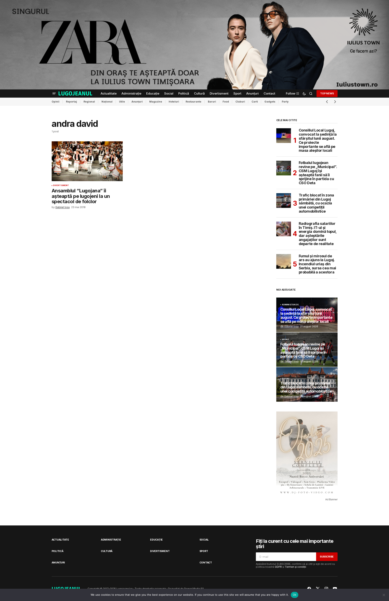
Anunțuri (137, 101)
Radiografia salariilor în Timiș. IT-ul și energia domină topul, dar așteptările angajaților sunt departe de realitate (318, 234)
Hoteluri (174, 101)
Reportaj (71, 101)
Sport (285, 340)
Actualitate (60, 539)
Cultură (107, 551)
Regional (89, 101)
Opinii (55, 101)
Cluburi (240, 101)
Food (226, 101)
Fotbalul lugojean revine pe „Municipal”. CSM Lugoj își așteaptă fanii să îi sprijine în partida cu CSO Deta (318, 173)
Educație (156, 539)
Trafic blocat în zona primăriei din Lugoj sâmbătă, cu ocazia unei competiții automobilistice (316, 203)
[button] (54, 93)
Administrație (290, 305)
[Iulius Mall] (194, 44)
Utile (122, 101)
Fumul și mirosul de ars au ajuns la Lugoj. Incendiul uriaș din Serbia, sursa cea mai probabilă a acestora (317, 264)
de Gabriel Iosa (289, 326)
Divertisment (61, 185)
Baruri (212, 101)
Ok (294, 594)
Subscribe (327, 556)
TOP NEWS (327, 93)
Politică (58, 551)
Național (107, 101)
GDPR (278, 566)
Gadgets (269, 101)
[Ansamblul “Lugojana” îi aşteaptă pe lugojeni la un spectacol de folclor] (87, 161)
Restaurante (193, 101)
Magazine (155, 101)
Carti (255, 101)
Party (285, 101)
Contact (206, 562)
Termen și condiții (295, 566)
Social (286, 379)
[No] (384, 595)
